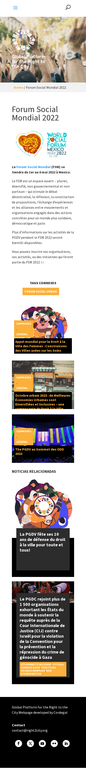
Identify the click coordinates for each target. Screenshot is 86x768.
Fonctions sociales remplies (38, 669)
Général (22, 334)
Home (18, 87)
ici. (42, 262)
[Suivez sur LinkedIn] (66, 743)
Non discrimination (36, 672)
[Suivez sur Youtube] (42, 743)
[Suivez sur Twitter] (30, 743)
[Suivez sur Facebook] (18, 743)
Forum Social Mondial (33, 167)
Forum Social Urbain (41, 291)
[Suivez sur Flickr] (54, 743)
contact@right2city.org (30, 730)
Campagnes (23, 323)
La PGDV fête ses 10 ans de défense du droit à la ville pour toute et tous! (42, 542)
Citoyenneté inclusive (36, 664)
